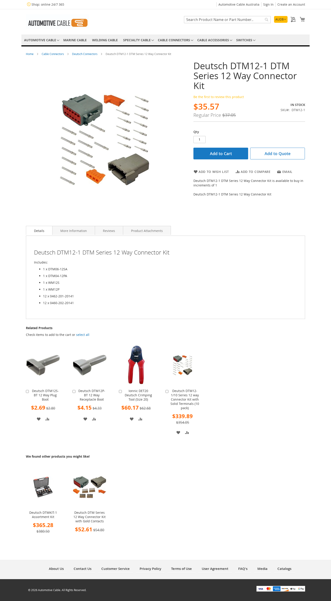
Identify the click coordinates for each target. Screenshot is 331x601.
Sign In (268, 4)
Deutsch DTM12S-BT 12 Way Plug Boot (45, 395)
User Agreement (215, 568)
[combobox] (227, 19)
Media (262, 568)
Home (30, 54)
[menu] (165, 40)
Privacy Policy (150, 568)
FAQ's (242, 568)
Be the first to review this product (218, 97)
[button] (281, 19)
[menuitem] (41, 40)
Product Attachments (147, 231)
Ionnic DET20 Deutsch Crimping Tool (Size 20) (138, 395)
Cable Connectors (53, 54)
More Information (73, 231)
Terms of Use (181, 568)
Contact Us (82, 568)
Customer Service (115, 568)
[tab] (39, 230)
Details (39, 231)
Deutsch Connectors (85, 54)
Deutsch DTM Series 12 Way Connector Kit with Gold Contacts (89, 516)
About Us (56, 568)
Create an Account (291, 4)
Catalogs (284, 568)
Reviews (109, 231)
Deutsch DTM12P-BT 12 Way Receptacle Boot (91, 395)
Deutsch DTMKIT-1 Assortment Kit (43, 514)
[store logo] (57, 21)
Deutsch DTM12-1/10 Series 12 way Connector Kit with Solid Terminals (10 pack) (184, 399)
